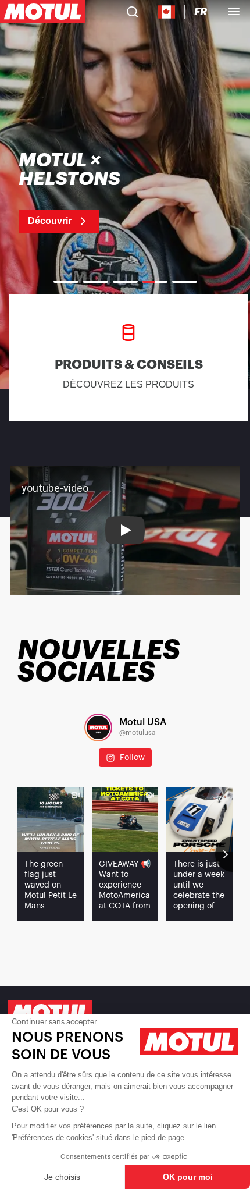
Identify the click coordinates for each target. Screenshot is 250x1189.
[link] (93, 192)
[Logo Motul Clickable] (42, 11)
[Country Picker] (166, 12)
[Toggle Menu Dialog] (234, 12)
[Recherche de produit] (132, 11)
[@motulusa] (98, 727)
